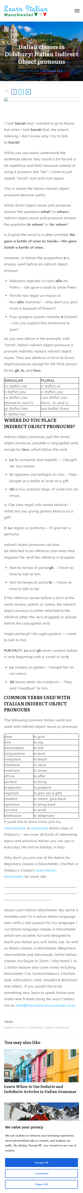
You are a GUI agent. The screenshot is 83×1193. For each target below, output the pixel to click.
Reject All (41, 1184)
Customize (42, 1173)
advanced (39, 828)
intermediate (15, 828)
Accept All (41, 1162)
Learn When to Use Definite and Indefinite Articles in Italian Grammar (41, 1073)
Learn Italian (29, 71)
